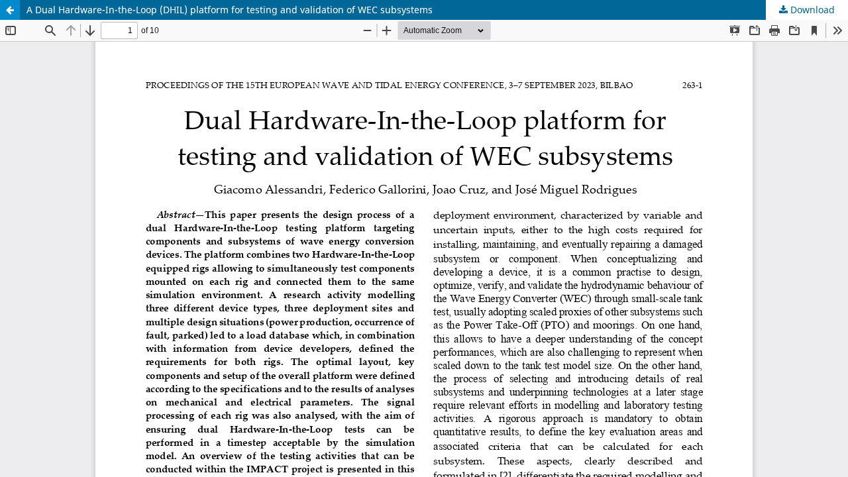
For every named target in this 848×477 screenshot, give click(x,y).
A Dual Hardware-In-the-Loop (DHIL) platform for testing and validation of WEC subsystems (229, 9)
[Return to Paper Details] (10, 10)
